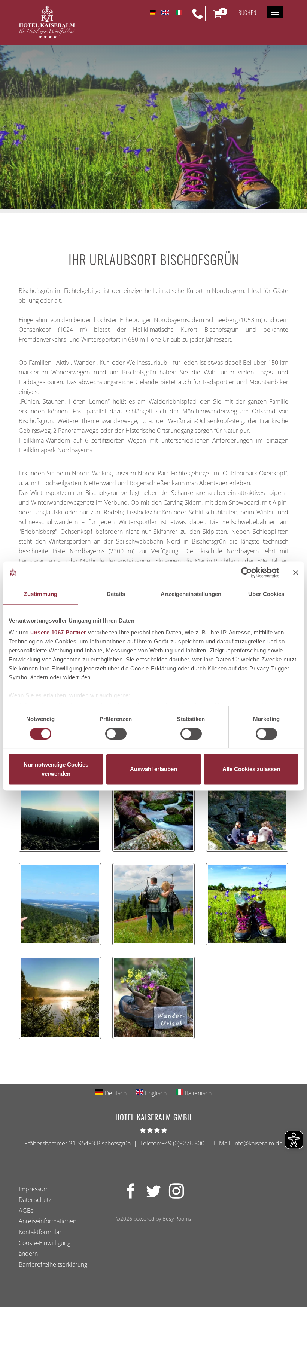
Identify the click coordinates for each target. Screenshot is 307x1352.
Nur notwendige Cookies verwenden (56, 769)
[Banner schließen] (295, 572)
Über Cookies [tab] (266, 594)
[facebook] (130, 1195)
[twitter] (153, 1195)
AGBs (26, 1210)
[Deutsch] (152, 12)
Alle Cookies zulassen (251, 769)
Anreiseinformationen (47, 1221)
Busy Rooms (176, 1218)
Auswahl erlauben (153, 769)
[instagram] (176, 1195)
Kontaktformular (40, 1232)
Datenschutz (35, 1199)
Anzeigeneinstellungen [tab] (191, 594)
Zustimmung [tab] (40, 594)
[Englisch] (165, 12)
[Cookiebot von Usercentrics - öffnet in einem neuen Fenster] (246, 572)
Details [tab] (116, 594)
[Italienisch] (178, 12)
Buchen (247, 12)
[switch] (116, 734)
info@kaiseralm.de (258, 1143)
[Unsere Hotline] (197, 13)
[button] (217, 16)
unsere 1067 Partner (58, 632)
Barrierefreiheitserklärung (53, 1264)
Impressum (34, 1189)
